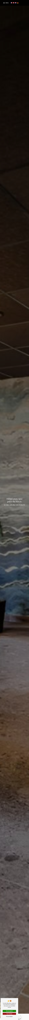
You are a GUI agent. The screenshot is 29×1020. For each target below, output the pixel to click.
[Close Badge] (20, 1016)
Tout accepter (9, 1011)
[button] (11, 3)
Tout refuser (9, 1013)
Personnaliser (9, 1016)
